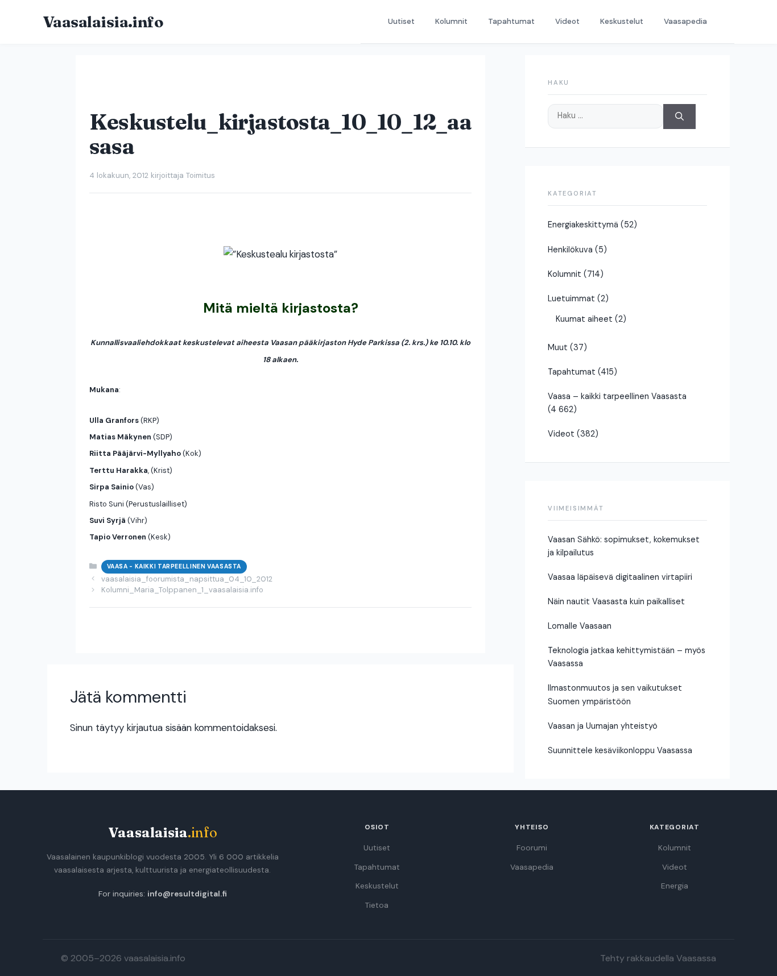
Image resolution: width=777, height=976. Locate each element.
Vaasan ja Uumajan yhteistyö (603, 726)
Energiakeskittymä (583, 224)
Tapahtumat (511, 21)
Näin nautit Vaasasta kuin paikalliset (616, 601)
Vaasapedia (685, 21)
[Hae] (679, 117)
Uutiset (401, 21)
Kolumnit (451, 21)
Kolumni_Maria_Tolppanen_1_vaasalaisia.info (182, 590)
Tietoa (376, 905)
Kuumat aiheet (584, 319)
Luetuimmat (571, 298)
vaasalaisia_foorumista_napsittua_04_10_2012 (186, 579)
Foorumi (531, 848)
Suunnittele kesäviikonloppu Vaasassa (620, 750)
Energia (674, 886)
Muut (558, 347)
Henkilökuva (570, 249)
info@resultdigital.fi (187, 894)
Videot (567, 21)
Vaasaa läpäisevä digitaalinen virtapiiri (620, 577)
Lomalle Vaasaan (579, 626)
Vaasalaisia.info (103, 21)
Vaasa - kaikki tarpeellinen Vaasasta (174, 566)
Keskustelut (621, 21)
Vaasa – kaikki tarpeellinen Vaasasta (617, 396)
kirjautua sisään (159, 727)
